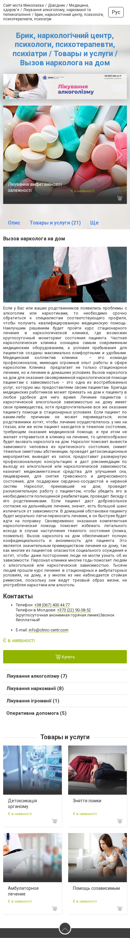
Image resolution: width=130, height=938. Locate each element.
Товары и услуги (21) (55, 223)
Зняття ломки (87, 800)
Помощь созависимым (96, 888)
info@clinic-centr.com (48, 630)
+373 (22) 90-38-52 (74, 610)
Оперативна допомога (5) (36, 713)
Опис (14, 223)
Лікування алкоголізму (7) (36, 676)
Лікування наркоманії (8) (35, 688)
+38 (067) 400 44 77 (52, 605)
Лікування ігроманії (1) (32, 701)
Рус (116, 12)
